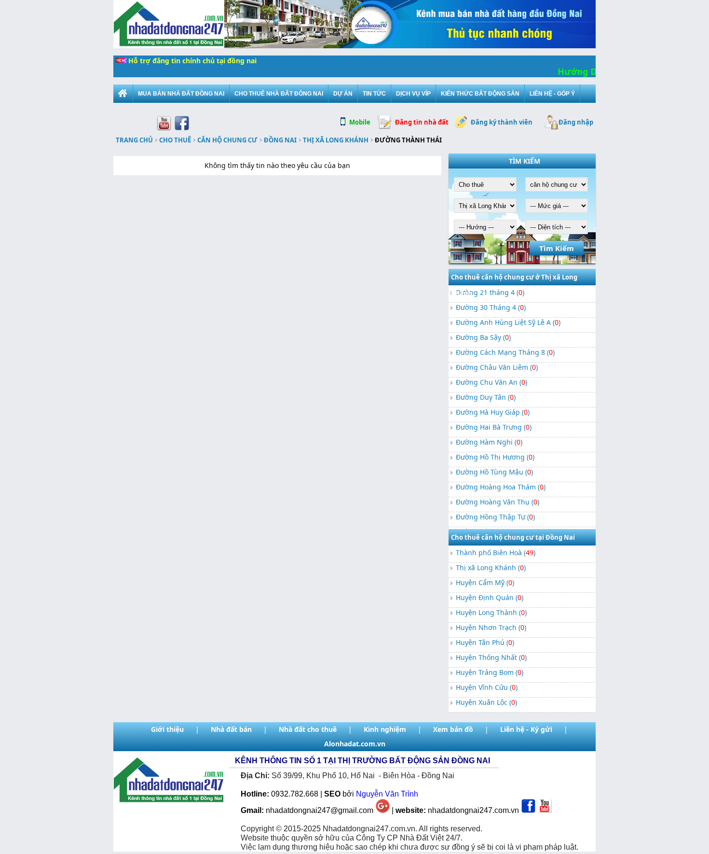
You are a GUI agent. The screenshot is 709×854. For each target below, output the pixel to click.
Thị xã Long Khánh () (491, 567)
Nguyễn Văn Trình (387, 794)
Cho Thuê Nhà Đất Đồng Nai (278, 93)
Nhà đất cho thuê (308, 729)
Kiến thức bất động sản (480, 93)
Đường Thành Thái (408, 140)
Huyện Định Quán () (489, 597)
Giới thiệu (167, 729)
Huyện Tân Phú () (485, 642)
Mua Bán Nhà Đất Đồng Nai (181, 93)
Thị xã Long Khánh (335, 140)
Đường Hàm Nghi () (489, 442)
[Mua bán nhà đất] (123, 93)
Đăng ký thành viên (501, 122)
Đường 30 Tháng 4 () (491, 307)
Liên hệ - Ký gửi (526, 729)
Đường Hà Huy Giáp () (493, 412)
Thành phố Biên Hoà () (495, 552)
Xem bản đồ (453, 729)
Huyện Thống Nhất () (491, 657)
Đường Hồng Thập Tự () (495, 516)
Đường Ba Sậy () (483, 337)
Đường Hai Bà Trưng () (494, 427)
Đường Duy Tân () (486, 397)
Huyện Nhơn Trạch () (491, 627)
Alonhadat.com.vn (354, 743)
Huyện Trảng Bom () (489, 672)
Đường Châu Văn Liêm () (497, 367)
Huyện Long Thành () (491, 612)
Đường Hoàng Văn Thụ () (497, 501)
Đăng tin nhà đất (422, 122)
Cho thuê (175, 140)
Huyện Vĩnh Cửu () (487, 687)
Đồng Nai (280, 140)
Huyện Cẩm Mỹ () (485, 582)
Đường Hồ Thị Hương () (495, 457)
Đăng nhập (576, 122)
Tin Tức (374, 93)
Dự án (343, 93)
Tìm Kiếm (556, 248)
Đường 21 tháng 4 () (490, 292)
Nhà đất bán (231, 729)
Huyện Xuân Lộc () (486, 702)
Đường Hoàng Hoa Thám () (500, 486)
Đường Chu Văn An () (491, 382)
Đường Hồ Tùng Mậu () (494, 471)
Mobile (359, 122)
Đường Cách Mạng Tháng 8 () (505, 352)
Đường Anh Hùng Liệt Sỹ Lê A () (508, 322)
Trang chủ (134, 140)
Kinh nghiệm (385, 729)
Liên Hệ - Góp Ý (552, 93)
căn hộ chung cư (227, 140)
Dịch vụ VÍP (413, 93)
